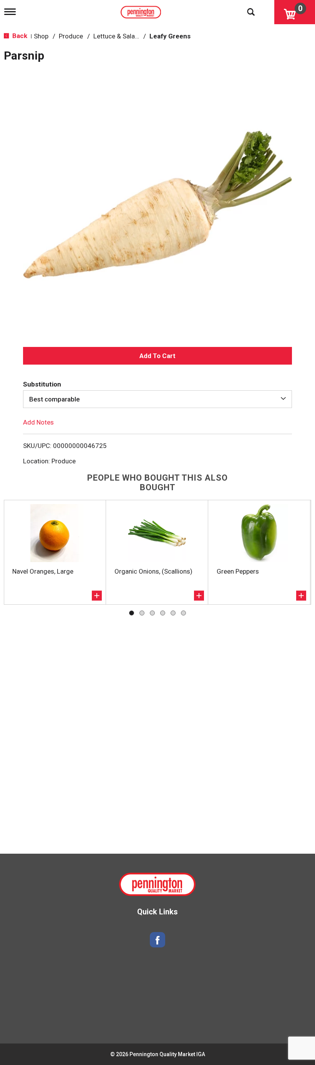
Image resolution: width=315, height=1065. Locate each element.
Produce (71, 36)
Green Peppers (238, 571)
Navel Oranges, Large (42, 571)
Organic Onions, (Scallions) (153, 571)
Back (19, 36)
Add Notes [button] (38, 422)
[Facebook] (157, 940)
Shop (41, 36)
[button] (157, 356)
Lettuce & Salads (117, 36)
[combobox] (157, 399)
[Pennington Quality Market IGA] (142, 10)
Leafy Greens (170, 36)
